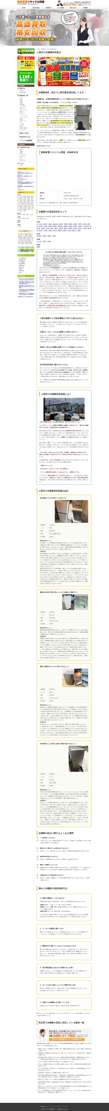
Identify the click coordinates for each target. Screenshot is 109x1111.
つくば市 (39, 241)
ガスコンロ (22, 113)
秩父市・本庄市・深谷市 (60, 228)
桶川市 (29, 238)
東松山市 (28, 240)
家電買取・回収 (22, 265)
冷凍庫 (21, 101)
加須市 (21, 165)
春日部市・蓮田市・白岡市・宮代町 (67, 226)
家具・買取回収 (22, 263)
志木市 (28, 237)
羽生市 (26, 242)
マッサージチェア (23, 117)
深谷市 (25, 238)
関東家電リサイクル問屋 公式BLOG (26, 296)
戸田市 (30, 234)
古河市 (49, 241)
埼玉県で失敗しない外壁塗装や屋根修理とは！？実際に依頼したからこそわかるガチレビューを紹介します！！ (26, 290)
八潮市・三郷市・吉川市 (50, 230)
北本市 (21, 238)
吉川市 (22, 242)
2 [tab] (60, 87)
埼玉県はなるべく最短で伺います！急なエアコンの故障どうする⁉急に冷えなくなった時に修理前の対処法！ (26, 282)
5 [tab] (67, 87)
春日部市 (20, 237)
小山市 (54, 236)
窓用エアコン (22, 108)
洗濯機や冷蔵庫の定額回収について (25, 173)
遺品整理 (20, 268)
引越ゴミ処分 (22, 160)
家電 (21, 149)
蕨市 (23, 243)
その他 (20, 272)
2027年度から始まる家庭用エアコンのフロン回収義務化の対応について (25, 183)
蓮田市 (29, 241)
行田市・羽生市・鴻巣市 (50, 226)
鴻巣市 (30, 236)
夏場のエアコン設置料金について (24, 176)
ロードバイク (22, 129)
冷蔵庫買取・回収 (22, 259)
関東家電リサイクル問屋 (55, 1109)
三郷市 (23, 240)
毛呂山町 (27, 243)
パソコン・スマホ (23, 115)
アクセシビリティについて (55, 1106)
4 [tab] (65, 87)
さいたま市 (20, 233)
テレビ (21, 97)
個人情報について (44, 1106)
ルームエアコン (23, 106)
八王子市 (19, 226)
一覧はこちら (21, 189)
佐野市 (49, 236)
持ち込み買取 (22, 92)
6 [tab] (69, 87)
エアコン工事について (22, 179)
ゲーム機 (22, 124)
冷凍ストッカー (23, 120)
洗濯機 (21, 103)
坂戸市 (19, 243)
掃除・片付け (21, 270)
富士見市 (20, 236)
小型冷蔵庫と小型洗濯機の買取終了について (25, 187)
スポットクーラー (23, 110)
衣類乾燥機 (22, 104)
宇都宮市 (39, 236)
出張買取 (22, 90)
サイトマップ (65, 1106)
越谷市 (29, 233)
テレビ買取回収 (22, 261)
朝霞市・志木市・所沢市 (75, 228)
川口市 (22, 234)
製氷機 (21, 119)
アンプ (21, 122)
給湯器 (21, 126)
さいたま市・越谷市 (42, 224)
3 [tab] (63, 87)
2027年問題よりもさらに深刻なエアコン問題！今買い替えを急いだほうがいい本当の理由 (26, 286)
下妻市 (44, 241)
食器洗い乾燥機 (23, 128)
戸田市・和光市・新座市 (70, 224)
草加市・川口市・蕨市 (47, 228)
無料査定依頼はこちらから (44, 145)
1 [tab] (58, 87)
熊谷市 (24, 237)
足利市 (44, 236)
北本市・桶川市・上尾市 (74, 230)
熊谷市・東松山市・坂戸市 (55, 224)
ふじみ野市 (25, 236)
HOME (38, 49)
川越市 (25, 233)
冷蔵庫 (21, 99)
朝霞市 (26, 234)
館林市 (38, 246)
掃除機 (21, 111)
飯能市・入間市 (62, 230)
